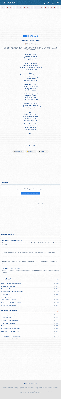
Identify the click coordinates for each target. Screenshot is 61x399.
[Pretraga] (44, 2)
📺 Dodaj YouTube (43, 151)
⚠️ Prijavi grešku (31, 151)
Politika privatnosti (22, 395)
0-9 (3, 7)
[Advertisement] (30, 22)
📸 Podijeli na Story (18, 151)
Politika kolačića (31, 395)
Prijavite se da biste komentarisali (30, 193)
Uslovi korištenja (39, 395)
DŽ (28, 7)
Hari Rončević (30, 36)
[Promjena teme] (53, 2)
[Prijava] (48, 2)
